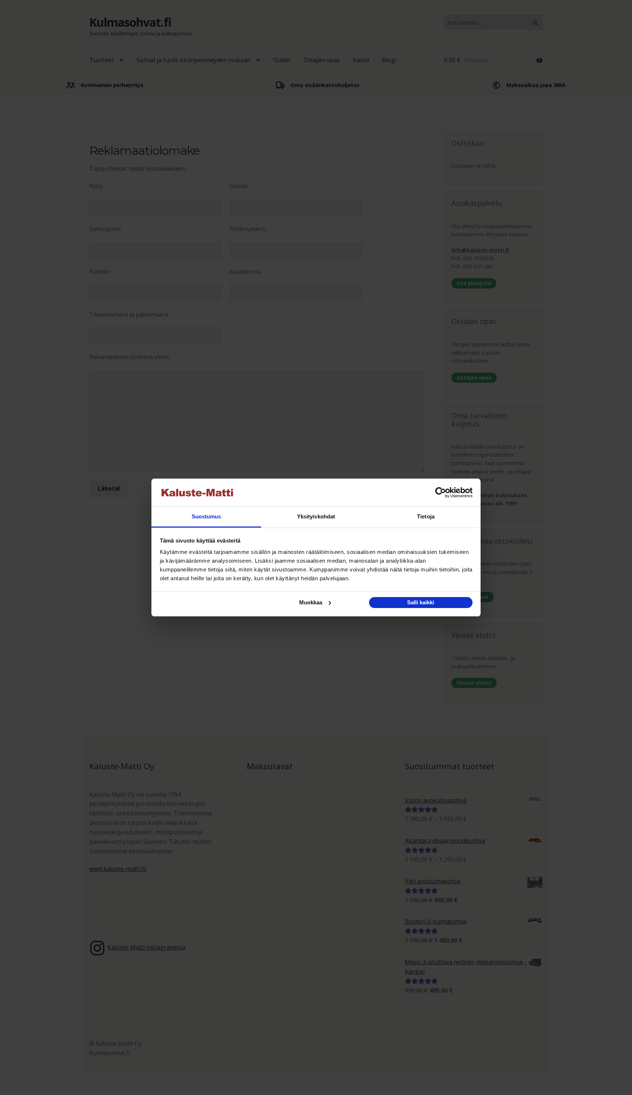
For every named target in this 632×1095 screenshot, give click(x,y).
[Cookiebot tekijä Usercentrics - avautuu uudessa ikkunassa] (441, 492)
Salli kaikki (420, 602)
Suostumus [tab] (206, 516)
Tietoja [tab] (425, 516)
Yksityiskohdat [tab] (316, 516)
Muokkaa (310, 602)
